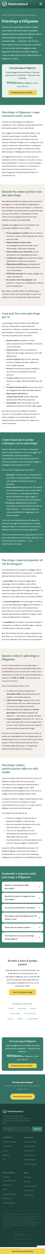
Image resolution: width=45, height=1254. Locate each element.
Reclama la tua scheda (22, 1097)
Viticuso (10, 1019)
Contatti (27, 1182)
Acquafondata (32, 1019)
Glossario (6, 1155)
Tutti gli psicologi (30, 1142)
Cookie (22, 1239)
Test (4, 1160)
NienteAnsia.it (18, 4)
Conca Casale (15, 1014)
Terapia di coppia (9, 1194)
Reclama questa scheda (22, 1251)
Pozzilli (11, 1008)
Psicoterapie (7, 1146)
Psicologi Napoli (30, 1160)
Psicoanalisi (7, 1185)
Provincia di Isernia (21, 15)
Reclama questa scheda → (22, 92)
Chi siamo (27, 1177)
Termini (29, 1239)
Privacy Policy (29, 1190)
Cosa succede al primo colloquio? (20, 907)
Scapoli (20, 1019)
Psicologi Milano (30, 1146)
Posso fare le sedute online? (18, 927)
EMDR (5, 1190)
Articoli (5, 1151)
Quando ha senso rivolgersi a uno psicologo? (20, 898)
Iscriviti (37, 1129)
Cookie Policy (29, 1195)
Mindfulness (7, 1198)
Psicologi (10, 15)
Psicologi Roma (29, 1151)
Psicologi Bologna (30, 1164)
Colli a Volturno (29, 1014)
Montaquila (22, 1008)
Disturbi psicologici (10, 1142)
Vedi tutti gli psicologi (22, 992)
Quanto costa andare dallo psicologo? (17, 886)
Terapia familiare (9, 1203)
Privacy (16, 1239)
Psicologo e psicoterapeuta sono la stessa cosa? (21, 917)
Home (4, 15)
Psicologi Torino (29, 1155)
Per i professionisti (31, 1186)
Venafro (33, 1008)
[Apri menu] (41, 4)
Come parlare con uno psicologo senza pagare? (19, 937)
